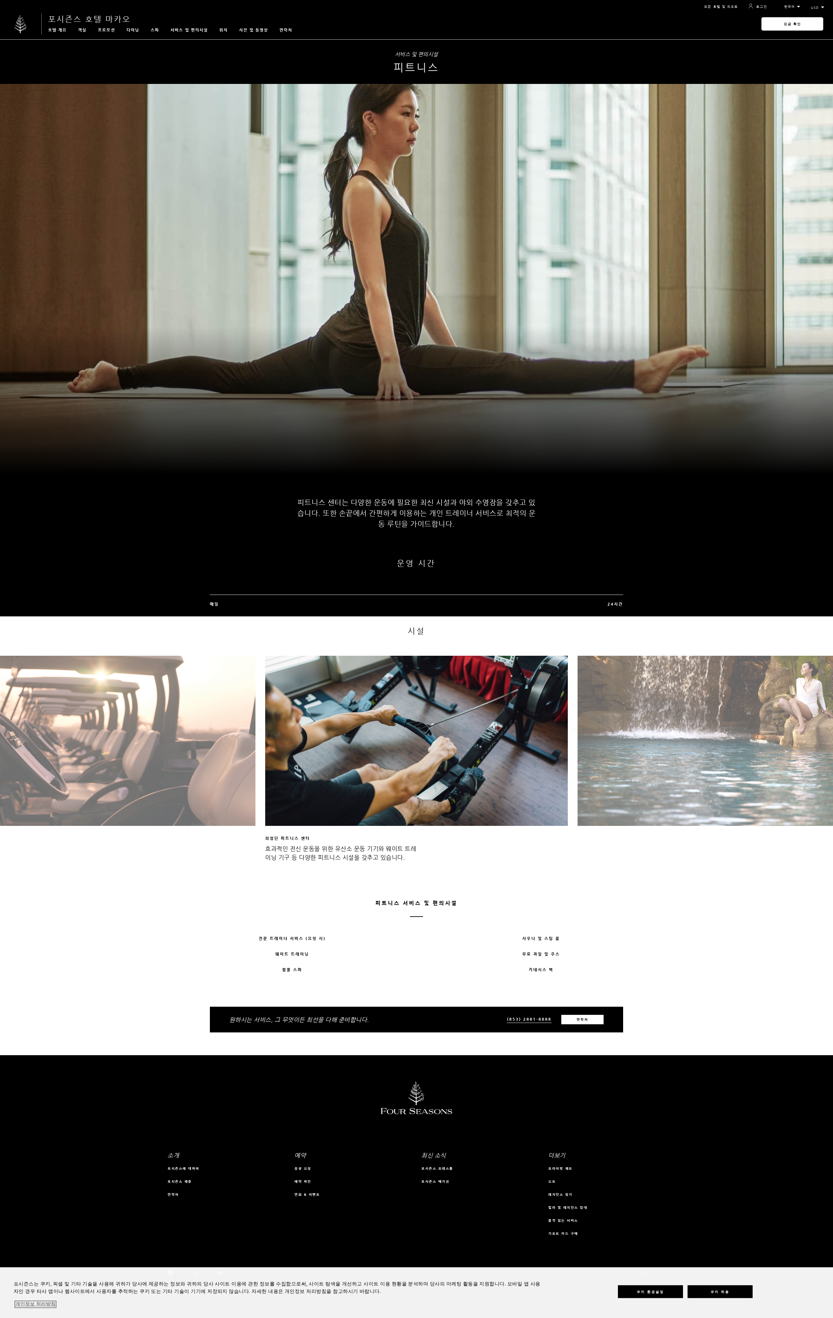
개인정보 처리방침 (35, 1304)
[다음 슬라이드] (573, 731)
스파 (155, 30)
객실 (82, 30)
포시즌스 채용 (180, 1181)
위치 (223, 30)
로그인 (761, 6)
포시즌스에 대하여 (183, 1168)
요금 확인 (792, 24)
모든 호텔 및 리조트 (721, 6)
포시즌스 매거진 (435, 1181)
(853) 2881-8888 (529, 1019)
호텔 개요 (57, 30)
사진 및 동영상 (253, 30)
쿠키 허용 (720, 1292)
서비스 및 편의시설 (189, 30)
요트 (552, 1181)
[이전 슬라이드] (260, 731)
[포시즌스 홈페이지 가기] (21, 24)
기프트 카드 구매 (563, 1233)
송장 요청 (302, 1168)
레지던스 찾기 (560, 1194)
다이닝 (133, 30)
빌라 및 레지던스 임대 (567, 1207)
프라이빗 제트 (560, 1168)
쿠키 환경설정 (650, 1292)
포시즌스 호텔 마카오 (89, 19)
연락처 (286, 30)
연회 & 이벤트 (307, 1194)
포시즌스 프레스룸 (437, 1168)
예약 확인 (302, 1181)
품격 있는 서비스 (563, 1220)
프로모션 (106, 30)
